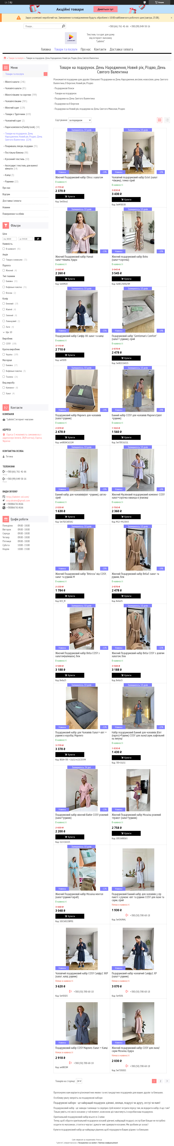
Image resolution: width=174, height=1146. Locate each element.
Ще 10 (9, 332)
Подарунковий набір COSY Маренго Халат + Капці (81, 1047)
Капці (8, 175)
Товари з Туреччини (15, 114)
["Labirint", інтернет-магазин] (71, 38)
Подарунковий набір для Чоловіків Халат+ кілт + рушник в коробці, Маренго (81, 734)
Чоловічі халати (13, 88)
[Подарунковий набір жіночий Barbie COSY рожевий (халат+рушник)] (81, 790)
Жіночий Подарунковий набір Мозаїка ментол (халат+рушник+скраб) (79, 895)
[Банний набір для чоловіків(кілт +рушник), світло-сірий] (81, 470)
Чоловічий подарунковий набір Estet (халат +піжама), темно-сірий (135, 179)
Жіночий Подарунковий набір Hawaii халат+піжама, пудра (74, 258)
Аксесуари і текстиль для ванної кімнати (21, 167)
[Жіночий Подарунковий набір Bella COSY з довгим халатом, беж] (138, 628)
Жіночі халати (12, 81)
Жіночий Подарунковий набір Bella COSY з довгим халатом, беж (138, 655)
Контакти (100, 49)
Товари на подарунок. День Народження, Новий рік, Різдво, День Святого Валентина (23, 136)
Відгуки (6, 194)
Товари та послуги (65, 49)
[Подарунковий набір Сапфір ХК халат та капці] (81, 311)
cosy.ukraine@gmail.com (18, 500)
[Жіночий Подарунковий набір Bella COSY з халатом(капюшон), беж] (81, 628)
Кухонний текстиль (14, 159)
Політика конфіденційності (108, 1142)
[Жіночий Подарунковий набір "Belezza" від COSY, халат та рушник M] (81, 549)
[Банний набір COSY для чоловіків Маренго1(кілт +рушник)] (138, 390)
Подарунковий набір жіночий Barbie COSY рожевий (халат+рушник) (81, 816)
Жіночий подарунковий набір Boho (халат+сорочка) (130, 258)
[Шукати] (63, 26)
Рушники (9, 181)
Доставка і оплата (121, 49)
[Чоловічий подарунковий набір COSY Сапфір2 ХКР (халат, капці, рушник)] (81, 949)
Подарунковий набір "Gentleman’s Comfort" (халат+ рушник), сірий (134, 337)
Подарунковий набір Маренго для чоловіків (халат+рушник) (78, 417)
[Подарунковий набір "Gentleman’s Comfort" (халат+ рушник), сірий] (138, 311)
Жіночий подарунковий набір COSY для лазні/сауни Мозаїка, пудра (136, 1049)
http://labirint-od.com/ (17, 496)
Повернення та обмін (13, 213)
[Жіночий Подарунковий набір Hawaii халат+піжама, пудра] (81, 232)
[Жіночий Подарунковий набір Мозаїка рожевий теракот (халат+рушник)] (138, 790)
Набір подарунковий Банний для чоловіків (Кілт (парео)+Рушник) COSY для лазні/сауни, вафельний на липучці (138, 735)
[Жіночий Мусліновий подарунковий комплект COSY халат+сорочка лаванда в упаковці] (138, 470)
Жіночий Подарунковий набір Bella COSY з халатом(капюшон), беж (77, 655)
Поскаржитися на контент (87, 1142)
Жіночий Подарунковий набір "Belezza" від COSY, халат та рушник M (80, 575)
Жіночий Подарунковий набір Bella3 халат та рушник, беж (135, 575)
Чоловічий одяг (13, 120)
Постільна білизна (14, 152)
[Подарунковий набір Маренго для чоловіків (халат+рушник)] (81, 390)
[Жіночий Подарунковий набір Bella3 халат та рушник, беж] (138, 549)
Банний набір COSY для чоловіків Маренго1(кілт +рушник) (137, 417)
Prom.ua (99, 1139)
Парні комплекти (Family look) (20, 127)
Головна (46, 49)
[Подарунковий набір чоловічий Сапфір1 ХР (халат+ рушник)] (138, 949)
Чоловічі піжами (13, 101)
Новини (6, 207)
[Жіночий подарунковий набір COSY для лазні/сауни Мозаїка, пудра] (138, 1023)
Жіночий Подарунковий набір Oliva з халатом (79, 177)
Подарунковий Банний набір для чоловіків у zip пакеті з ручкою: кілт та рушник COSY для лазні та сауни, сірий (138, 897)
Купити (71, 196)
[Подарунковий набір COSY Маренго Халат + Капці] (81, 1023)
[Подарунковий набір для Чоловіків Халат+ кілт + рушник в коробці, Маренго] (81, 708)
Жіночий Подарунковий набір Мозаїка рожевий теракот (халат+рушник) (136, 816)
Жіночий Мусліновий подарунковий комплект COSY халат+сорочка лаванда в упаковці (138, 496)
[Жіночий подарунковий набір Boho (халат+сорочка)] (138, 232)
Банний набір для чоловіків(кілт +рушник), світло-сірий (81, 496)
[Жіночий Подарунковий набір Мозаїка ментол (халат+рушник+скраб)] (81, 869)
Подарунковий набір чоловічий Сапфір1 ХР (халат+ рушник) (134, 975)
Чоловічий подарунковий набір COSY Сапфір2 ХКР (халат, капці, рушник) (81, 975)
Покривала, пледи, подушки (19, 146)
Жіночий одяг (12, 107)
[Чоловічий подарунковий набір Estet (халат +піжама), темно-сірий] (138, 153)
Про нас (86, 49)
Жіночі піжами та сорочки (18, 94)
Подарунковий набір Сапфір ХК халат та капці (79, 335)
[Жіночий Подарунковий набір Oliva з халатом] (81, 153)
